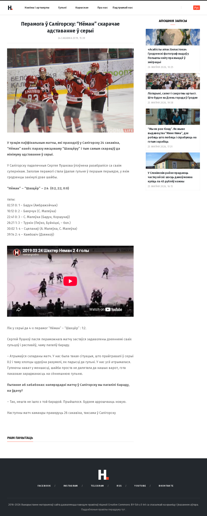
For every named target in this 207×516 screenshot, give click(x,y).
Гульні (62, 7)
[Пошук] (184, 7)
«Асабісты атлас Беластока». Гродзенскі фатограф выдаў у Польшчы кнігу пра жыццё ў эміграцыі (168, 56)
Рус (196, 7)
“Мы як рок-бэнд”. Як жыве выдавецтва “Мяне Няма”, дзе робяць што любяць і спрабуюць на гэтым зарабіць (172, 135)
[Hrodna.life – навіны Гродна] (10, 7)
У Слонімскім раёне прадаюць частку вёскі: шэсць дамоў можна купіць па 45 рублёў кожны (170, 177)
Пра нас (102, 7)
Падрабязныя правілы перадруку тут (103, 509)
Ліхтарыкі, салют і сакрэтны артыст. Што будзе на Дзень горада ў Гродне (173, 95)
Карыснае (82, 7)
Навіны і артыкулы (37, 7)
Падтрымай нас (123, 7)
